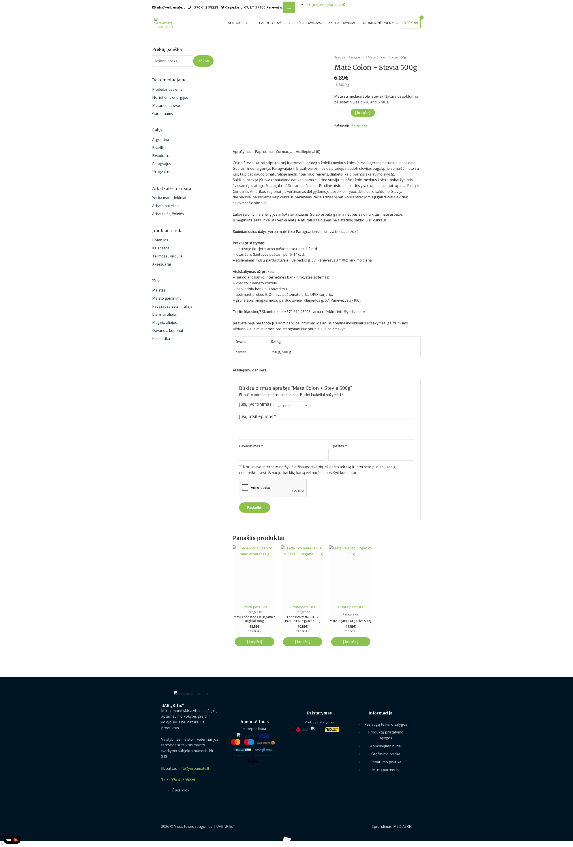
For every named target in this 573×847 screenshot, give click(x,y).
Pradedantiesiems (167, 89)
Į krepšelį (362, 112)
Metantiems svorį (167, 105)
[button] (2, 843)
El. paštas (337, 446)
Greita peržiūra (254, 607)
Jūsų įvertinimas (255, 404)
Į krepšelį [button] (254, 641)
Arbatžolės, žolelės (168, 213)
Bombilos (160, 240)
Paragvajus (161, 163)
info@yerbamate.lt (170, 7)
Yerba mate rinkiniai (169, 197)
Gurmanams (162, 113)
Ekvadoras (161, 155)
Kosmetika (161, 338)
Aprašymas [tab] (242, 151)
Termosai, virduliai (167, 256)
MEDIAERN (402, 826)
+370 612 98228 (205, 7)
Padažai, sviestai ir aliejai (172, 306)
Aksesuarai (161, 264)
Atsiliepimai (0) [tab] (308, 151)
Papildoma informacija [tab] (273, 151)
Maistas (158, 290)
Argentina (160, 139)
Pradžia (339, 57)
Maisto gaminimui (167, 298)
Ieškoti (203, 60)
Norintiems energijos (170, 97)
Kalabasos (160, 248)
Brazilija (159, 147)
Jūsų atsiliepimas (258, 416)
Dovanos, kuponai (167, 330)
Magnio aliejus (164, 322)
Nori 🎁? (12, 840)
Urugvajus (161, 171)
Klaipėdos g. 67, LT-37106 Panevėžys (254, 7)
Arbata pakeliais (165, 205)
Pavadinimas (251, 446)
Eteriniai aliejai (164, 314)
